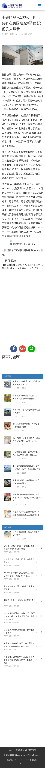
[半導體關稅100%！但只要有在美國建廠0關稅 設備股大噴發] (13, 348)
